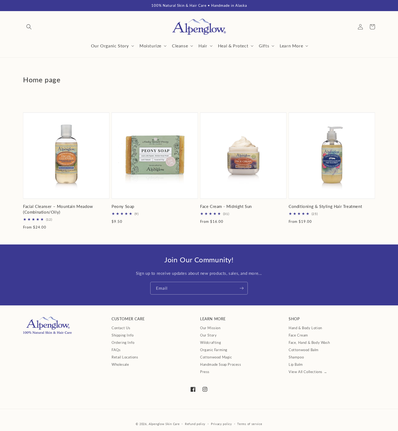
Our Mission (210, 328)
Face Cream (298, 335)
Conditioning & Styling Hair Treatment (325, 206)
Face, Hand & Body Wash (309, 342)
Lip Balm (296, 364)
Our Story (208, 335)
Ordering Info (123, 342)
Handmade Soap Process (220, 364)
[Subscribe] (241, 288)
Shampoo (296, 357)
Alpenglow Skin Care (164, 424)
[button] (29, 27)
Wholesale (120, 364)
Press (205, 372)
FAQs (116, 350)
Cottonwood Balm (304, 350)
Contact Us (121, 328)
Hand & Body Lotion (305, 328)
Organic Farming (213, 350)
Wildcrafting (210, 342)
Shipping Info (123, 335)
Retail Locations (125, 357)
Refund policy (195, 424)
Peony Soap (123, 206)
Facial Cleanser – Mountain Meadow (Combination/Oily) (58, 209)
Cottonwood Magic (216, 357)
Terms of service (249, 424)
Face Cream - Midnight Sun (226, 206)
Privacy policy (221, 424)
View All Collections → (308, 372)
